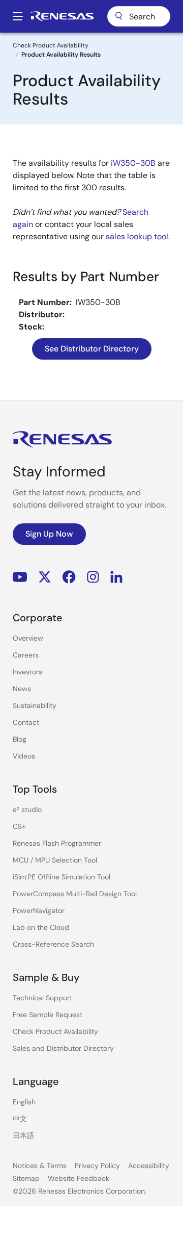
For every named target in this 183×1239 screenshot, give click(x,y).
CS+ (19, 826)
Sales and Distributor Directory (63, 1048)
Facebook (69, 577)
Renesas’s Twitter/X (45, 577)
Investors (27, 671)
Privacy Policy (97, 1165)
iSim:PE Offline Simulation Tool (61, 876)
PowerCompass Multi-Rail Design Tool (75, 893)
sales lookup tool (137, 236)
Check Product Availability (50, 45)
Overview (28, 638)
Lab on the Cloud (41, 927)
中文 (20, 1118)
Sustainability (34, 705)
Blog (19, 739)
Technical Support (42, 997)
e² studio (27, 809)
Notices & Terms (40, 1165)
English (24, 1101)
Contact (26, 722)
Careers (26, 655)
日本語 (23, 1135)
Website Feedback (78, 1178)
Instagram (93, 577)
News (22, 688)
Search (138, 16)
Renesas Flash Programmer (57, 843)
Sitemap (26, 1178)
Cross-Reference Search (53, 944)
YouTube (20, 577)
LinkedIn (116, 577)
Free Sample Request (47, 1014)
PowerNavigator (39, 910)
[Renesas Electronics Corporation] (62, 16)
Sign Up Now (49, 533)
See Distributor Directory (92, 348)
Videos (24, 756)
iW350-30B (133, 163)
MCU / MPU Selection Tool (55, 860)
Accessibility (148, 1165)
